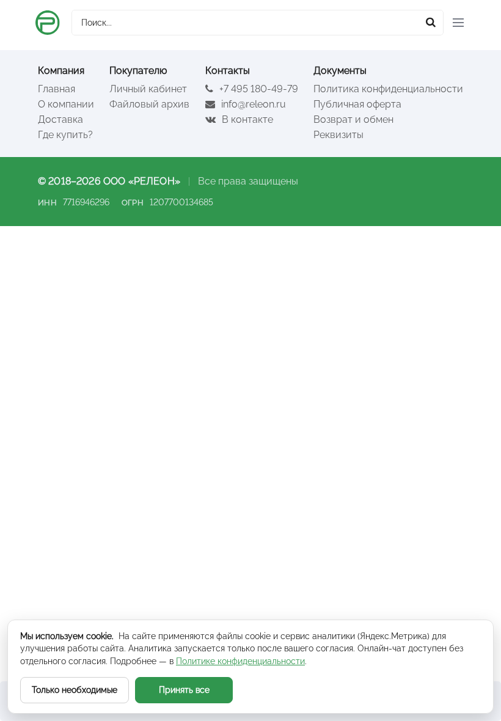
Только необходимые (74, 690)
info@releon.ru (252, 104)
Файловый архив (149, 104)
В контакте (246, 119)
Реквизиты (338, 135)
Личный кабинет (148, 89)
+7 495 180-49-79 (257, 89)
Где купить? (65, 135)
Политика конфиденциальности (388, 89)
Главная (56, 89)
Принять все (184, 690)
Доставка (60, 119)
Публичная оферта (357, 104)
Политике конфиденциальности (240, 661)
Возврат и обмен (353, 119)
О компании (66, 104)
